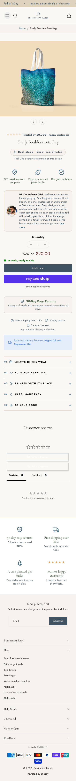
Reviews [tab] (13, 475)
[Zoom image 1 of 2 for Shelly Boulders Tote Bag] (38, 78)
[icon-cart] (68, 15)
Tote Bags (9, 675)
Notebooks (9, 687)
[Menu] (7, 15)
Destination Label (43, 768)
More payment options (38, 286)
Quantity (38, 237)
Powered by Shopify (38, 774)
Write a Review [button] (40, 457)
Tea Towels (10, 670)
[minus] (31, 244)
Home (22, 28)
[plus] (45, 244)
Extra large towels (13, 664)
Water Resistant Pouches (17, 681)
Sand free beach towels (16, 658)
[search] (15, 15)
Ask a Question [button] (40, 466)
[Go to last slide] (34, 122)
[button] (38, 268)
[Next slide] (42, 122)
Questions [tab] (37, 475)
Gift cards (9, 698)
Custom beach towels (15, 692)
